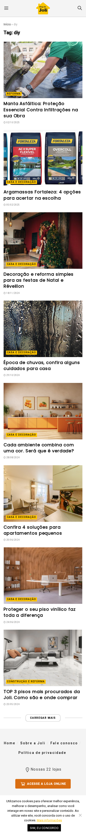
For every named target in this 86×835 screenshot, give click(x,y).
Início (7, 24)
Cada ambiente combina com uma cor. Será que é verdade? (39, 448)
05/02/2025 (13, 204)
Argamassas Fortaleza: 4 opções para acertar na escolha (42, 195)
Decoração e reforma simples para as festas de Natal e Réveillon (39, 280)
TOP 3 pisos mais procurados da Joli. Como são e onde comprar (42, 695)
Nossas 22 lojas (46, 769)
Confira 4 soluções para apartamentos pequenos (33, 530)
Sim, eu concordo (44, 828)
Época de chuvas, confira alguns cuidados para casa (42, 365)
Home (9, 743)
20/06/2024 (13, 539)
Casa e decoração (21, 182)
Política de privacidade (42, 753)
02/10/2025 (13, 122)
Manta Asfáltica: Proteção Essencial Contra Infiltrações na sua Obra (41, 109)
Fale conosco (64, 743)
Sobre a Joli (32, 743)
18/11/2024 (13, 293)
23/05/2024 (13, 704)
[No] (80, 815)
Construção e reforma (26, 681)
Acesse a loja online (46, 783)
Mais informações (49, 820)
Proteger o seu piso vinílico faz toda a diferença (40, 612)
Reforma (14, 93)
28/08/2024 (13, 457)
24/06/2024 (13, 622)
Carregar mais (43, 717)
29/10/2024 (13, 375)
